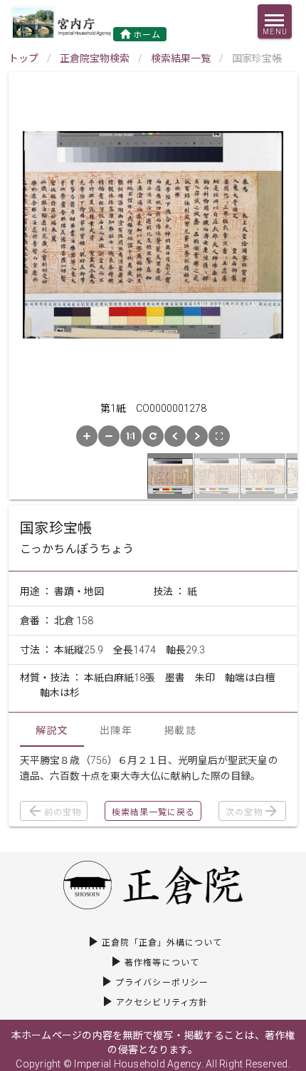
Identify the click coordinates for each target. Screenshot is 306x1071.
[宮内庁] (62, 21)
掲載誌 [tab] (180, 730)
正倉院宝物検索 (95, 58)
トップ (23, 58)
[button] (86, 436)
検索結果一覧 (181, 58)
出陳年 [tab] (116, 730)
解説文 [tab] (52, 730)
